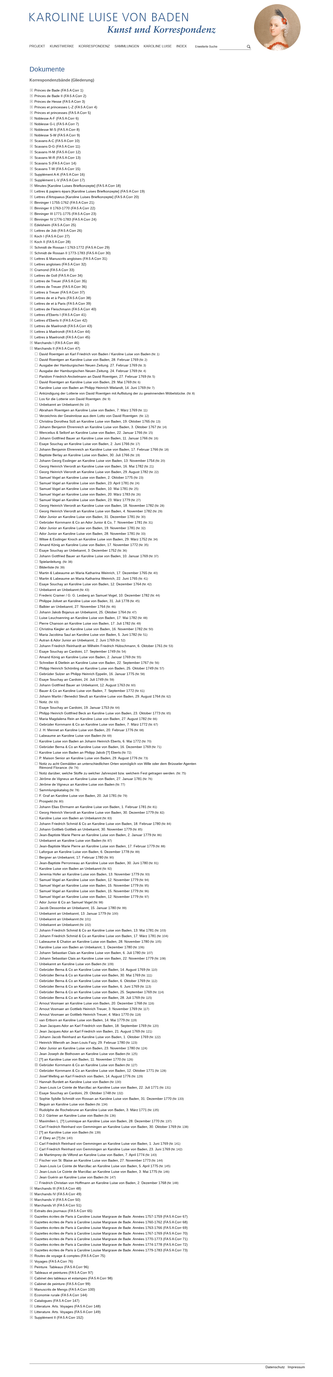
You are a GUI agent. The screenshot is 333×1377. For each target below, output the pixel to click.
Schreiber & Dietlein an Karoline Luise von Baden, (94, 663)
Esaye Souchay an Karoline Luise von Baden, (84, 444)
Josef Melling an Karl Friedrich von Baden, (85, 1076)
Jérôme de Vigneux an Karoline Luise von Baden (77, 784)
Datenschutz (275, 1367)
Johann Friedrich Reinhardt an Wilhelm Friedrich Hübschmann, (101, 646)
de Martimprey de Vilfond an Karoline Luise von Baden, (92, 1155)
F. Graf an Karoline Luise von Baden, (78, 796)
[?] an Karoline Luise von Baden (63, 1132)
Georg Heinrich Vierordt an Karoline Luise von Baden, (91, 466)
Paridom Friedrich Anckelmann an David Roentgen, (92, 376)
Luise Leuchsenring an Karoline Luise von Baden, (88, 618)
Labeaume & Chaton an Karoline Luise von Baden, (94, 941)
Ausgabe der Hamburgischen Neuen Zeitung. (88, 365)
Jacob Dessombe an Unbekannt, (77, 908)
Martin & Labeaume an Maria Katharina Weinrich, (93, 573)
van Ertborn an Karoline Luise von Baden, (82, 1020)
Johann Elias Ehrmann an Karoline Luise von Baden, (93, 807)
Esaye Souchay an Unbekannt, (78, 550)
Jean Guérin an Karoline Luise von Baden (71, 1177)
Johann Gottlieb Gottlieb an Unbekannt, (85, 829)
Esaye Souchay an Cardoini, (77, 651)
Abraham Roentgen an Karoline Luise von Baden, (88, 410)
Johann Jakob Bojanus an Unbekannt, (82, 612)
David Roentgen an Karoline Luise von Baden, (88, 360)
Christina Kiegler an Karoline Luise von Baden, (91, 629)
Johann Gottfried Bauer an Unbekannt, (82, 685)
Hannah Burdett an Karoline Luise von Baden (74, 1082)
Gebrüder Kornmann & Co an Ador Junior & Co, (90, 522)
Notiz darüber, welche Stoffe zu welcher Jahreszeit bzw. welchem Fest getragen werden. (107, 773)
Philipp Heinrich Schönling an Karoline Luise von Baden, (96, 668)
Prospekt (46, 801)
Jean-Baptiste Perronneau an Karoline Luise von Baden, (93, 863)
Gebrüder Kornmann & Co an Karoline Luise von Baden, (93, 724)
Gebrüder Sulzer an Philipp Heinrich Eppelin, (86, 674)
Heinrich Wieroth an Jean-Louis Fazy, (82, 1042)
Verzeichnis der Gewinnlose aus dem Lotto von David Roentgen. (88, 416)
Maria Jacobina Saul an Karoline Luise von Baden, (88, 635)
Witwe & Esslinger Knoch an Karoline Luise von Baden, (93, 539)
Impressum (296, 1367)
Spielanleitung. (50, 562)
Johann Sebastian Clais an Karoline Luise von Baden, (90, 953)
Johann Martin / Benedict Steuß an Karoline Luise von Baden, (99, 696)
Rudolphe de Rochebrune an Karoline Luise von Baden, (93, 1110)
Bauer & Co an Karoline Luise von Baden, (86, 691)
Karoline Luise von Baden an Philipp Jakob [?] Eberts (80, 752)
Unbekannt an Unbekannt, (72, 913)
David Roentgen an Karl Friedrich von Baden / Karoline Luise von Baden (95, 354)
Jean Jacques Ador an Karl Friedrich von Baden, (93, 1026)
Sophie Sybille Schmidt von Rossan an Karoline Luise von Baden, (105, 1099)
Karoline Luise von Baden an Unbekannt (70, 818)
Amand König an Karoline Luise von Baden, (88, 545)
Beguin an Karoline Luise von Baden (67, 1104)
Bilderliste (46, 567)
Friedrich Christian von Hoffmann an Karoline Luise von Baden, (102, 1183)
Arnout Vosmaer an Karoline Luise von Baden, (90, 1003)
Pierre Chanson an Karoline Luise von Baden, (84, 623)
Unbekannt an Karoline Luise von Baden (70, 840)
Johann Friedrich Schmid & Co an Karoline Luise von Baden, (100, 824)
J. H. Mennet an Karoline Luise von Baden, (86, 730)
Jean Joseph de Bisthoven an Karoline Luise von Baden (82, 1054)
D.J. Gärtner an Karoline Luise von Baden (71, 1115)
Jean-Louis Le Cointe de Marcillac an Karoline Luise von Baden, (99, 1087)
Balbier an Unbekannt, (72, 606)
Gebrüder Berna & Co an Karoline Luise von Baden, (95, 747)
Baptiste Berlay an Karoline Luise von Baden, (84, 455)
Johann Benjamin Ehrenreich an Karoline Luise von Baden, (97, 427)
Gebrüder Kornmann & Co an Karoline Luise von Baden (82, 1065)
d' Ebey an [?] (49, 1138)
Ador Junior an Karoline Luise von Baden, (87, 517)
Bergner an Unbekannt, (71, 857)
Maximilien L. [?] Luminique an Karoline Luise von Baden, (99, 1121)
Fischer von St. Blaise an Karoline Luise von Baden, (95, 1160)
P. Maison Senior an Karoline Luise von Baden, (88, 758)
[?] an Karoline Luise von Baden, (80, 1059)
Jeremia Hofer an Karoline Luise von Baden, (89, 874)
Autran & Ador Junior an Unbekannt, (77, 640)
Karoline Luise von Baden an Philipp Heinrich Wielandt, (92, 388)
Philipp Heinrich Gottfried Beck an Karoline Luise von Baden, (99, 713)
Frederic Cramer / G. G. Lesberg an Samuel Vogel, (94, 595)
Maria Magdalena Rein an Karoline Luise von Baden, (93, 719)
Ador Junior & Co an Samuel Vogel (66, 902)
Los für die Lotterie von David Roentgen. (70, 399)
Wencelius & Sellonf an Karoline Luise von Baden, (90, 433)
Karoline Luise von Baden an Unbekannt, (85, 947)
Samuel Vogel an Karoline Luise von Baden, (86, 477)
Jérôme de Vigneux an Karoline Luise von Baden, (90, 779)
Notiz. (43, 702)
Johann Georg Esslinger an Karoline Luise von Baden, (97, 461)
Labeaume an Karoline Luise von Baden (70, 736)
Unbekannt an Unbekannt (59, 404)
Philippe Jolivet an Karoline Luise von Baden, (84, 601)
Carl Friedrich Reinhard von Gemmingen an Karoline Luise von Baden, (107, 1127)
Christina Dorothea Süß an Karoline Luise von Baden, (94, 421)
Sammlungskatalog (54, 790)
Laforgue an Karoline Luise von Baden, (84, 852)
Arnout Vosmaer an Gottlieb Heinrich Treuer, (88, 1009)
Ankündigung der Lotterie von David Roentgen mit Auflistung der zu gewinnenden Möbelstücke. (112, 393)
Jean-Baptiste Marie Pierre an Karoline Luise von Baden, (95, 835)
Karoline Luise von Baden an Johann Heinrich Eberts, (90, 741)
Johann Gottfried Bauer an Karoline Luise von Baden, (93, 438)
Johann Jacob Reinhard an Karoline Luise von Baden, (93, 1037)
